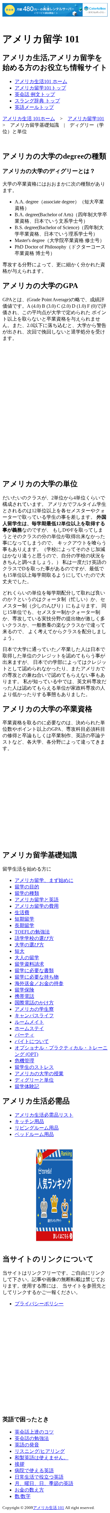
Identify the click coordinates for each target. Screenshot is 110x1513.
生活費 (22, 912)
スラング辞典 (37, 100)
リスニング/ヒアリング (40, 1451)
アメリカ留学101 (40, 87)
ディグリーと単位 (34, 1080)
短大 (19, 951)
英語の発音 (27, 1444)
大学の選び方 (29, 944)
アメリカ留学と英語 (37, 899)
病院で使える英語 (34, 1470)
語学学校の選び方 (34, 938)
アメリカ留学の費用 (37, 906)
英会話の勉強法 (32, 1438)
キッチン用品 (29, 1121)
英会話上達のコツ (34, 1431)
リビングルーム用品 (37, 1127)
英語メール (34, 107)
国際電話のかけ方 (34, 1002)
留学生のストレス (34, 1067)
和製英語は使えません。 (41, 1457)
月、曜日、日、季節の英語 (44, 1483)
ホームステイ (29, 1028)
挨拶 (19, 1464)
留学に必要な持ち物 (37, 977)
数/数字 (23, 1496)
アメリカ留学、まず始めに (44, 880)
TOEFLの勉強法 (32, 931)
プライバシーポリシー (39, 1303)
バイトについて (32, 1041)
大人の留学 (27, 957)
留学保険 (24, 989)
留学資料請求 (29, 964)
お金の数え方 (29, 1489)
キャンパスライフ (34, 1015)
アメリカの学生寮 (34, 1009)
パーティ (24, 1035)
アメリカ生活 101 (48, 1507)
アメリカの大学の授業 (39, 1073)
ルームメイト (29, 1022)
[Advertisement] (55, 409)
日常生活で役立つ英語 (39, 1477)
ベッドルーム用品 (34, 1134)
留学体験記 (27, 1086)
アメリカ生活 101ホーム (28, 118)
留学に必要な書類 (34, 970)
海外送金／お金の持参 (39, 983)
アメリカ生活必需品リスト (44, 1115)
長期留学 (24, 925)
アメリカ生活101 (41, 81)
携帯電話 (24, 996)
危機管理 (24, 1060)
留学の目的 (27, 886)
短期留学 (24, 919)
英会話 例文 (35, 94)
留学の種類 (27, 893)
